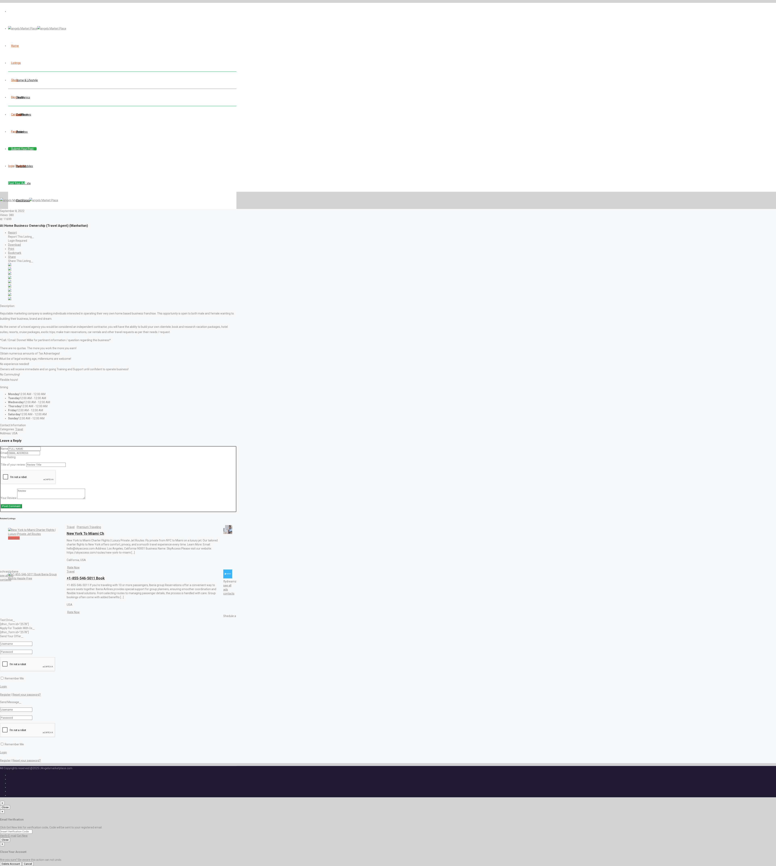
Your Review (9, 498)
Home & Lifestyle (27, 80)
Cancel (28, 863)
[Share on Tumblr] (9, 290)
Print (11, 248)
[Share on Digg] (9, 278)
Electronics (23, 97)
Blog (14, 97)
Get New (22, 835)
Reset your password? (27, 694)
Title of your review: (13, 464)
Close (5, 807)
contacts (5, 579)
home (15, 45)
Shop (14, 80)
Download (14, 244)
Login (3, 686)
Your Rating (8, 457)
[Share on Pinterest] (9, 286)
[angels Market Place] (37, 28)
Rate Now (73, 567)
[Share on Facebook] (9, 265)
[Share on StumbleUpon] (9, 294)
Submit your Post (22, 148)
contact (16, 114)
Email (4, 453)
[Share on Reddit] (9, 282)
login (11, 166)
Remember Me (14, 678)
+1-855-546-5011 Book (86, 578)
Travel (19, 429)
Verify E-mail (8, 835)
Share (12, 256)
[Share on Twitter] (9, 269)
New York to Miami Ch (85, 533)
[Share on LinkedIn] (9, 273)
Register (20, 166)
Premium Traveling (89, 527)
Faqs (14, 131)
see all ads (6, 575)
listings (16, 62)
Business (22, 131)
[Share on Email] (9, 299)
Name (4, 448)
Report (12, 232)
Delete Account (11, 863)
